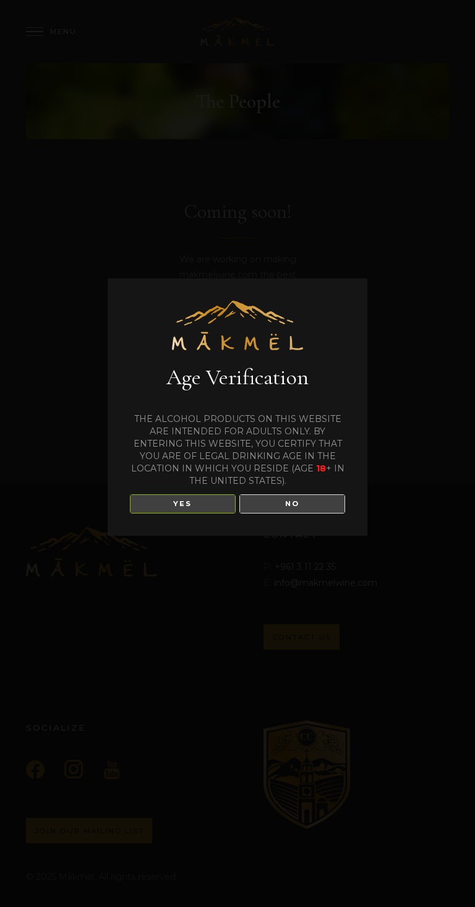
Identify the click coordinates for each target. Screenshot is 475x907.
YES (182, 503)
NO (292, 503)
